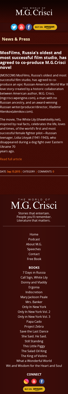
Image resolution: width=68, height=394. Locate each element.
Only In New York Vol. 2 (34, 312)
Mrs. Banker (34, 302)
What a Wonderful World (34, 361)
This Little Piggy (34, 346)
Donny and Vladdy (34, 282)
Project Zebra (34, 326)
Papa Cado (34, 321)
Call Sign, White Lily (34, 277)
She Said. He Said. (34, 336)
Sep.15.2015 (13, 171)
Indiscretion (34, 292)
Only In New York (34, 307)
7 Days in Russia (34, 272)
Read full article (11, 159)
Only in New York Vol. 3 (34, 317)
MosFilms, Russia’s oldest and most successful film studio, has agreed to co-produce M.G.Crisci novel (33, 60)
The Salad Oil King (34, 351)
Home (34, 234)
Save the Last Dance (34, 331)
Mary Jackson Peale (34, 297)
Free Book (34, 259)
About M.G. (34, 244)
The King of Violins (34, 356)
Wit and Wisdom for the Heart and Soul (34, 366)
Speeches (34, 249)
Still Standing (34, 341)
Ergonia (34, 287)
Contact (34, 254)
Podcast (34, 239)
